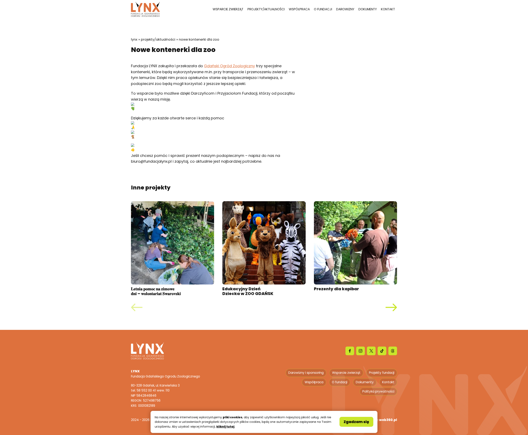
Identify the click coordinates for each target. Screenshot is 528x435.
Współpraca (299, 9)
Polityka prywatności (378, 391)
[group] (172, 248)
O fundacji (323, 9)
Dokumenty (367, 9)
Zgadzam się (356, 421)
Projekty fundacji (381, 372)
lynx (134, 39)
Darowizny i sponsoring (306, 372)
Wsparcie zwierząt (228, 9)
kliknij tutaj (225, 426)
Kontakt (388, 9)
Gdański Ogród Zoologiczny (229, 65)
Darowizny (345, 9)
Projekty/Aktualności (266, 9)
